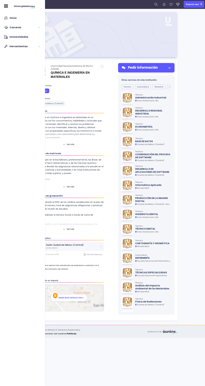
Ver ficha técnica (94, 254)
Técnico (127, 86)
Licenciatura (143, 86)
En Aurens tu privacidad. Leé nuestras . (52, 333)
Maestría (159, 86)
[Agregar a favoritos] (102, 66)
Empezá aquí (193, 4)
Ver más (70, 144)
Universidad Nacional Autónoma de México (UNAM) (72, 67)
